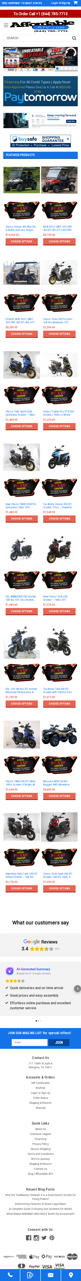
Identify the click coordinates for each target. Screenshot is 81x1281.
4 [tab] (70, 68)
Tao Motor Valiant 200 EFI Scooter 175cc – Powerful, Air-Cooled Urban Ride (57, 506)
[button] (40, 141)
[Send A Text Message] (30, 1275)
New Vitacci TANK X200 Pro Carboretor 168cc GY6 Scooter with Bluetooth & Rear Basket (21, 506)
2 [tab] (61, 68)
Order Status (40, 1097)
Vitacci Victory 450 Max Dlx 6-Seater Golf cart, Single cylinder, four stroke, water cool (21, 228)
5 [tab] (74, 68)
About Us (40, 1129)
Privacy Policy (40, 1144)
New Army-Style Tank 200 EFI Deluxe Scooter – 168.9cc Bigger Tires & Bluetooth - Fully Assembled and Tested (22, 875)
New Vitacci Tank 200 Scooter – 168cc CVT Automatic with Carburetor (57, 598)
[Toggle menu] (6, 28)
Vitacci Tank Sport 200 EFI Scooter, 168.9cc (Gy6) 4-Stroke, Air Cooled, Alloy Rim (58, 875)
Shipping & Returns (40, 1102)
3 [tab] (66, 68)
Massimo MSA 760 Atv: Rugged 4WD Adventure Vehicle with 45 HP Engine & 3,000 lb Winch (59, 783)
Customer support (40, 1134)
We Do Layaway (40, 1158)
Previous (7, 48)
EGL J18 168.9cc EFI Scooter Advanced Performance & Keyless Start (21, 690)
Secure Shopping (41, 1149)
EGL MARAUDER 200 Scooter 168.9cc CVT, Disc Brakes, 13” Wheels (21, 598)
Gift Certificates (40, 1083)
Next (73, 48)
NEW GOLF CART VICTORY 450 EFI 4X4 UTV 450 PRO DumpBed (57, 228)
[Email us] (51, 1275)
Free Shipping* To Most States (22, 3)
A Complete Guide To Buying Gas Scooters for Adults (40, 1208)
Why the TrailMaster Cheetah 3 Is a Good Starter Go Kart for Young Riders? (40, 1197)
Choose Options (21, 241)
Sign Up (66, 3)
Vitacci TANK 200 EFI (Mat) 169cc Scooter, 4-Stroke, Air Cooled (21, 783)
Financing (40, 1139)
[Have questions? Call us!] (10, 1275)
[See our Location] (71, 1275)
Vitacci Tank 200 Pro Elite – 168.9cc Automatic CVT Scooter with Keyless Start (58, 321)
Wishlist (40, 1087)
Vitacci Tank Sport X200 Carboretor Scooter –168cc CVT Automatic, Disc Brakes (21, 413)
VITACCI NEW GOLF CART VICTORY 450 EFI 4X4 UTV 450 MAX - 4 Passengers (20, 321)
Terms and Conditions (40, 1153)
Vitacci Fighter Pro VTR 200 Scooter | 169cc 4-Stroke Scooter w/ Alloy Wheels (58, 413)
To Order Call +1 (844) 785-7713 (40, 13)
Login (54, 3)
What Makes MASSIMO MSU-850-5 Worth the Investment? (40, 1213)
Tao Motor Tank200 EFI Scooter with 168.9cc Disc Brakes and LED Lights (57, 690)
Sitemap (40, 1107)
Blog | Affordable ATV (40, 1173)
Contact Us (40, 1168)
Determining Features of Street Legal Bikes (40, 1203)
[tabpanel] (40, 59)
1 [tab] (57, 68)
